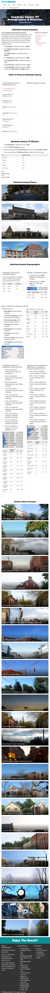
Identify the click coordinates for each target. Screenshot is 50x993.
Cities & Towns (41, 35)
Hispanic (22, 978)
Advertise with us (42, 950)
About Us (37, 4)
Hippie (22, 976)
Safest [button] (13, 4)
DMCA (38, 958)
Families (22, 967)
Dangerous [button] (30, 4)
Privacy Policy (41, 954)
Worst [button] (25, 4)
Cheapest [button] (19, 4)
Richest (22, 987)
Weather (39, 37)
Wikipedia (7, 201)
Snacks (8, 1)
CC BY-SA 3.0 (19, 220)
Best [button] (9, 4)
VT (7, 7)
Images (39, 39)
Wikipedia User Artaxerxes (10, 220)
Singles (22, 989)
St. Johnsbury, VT (8, 89)
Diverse (22, 965)
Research (23, 984)
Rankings (23, 986)
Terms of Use (40, 956)
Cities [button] (5, 4)
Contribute (40, 952)
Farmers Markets (25, 969)
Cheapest (23, 948)
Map (38, 41)
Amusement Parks (25, 950)
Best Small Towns (25, 961)
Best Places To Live (26, 958)
